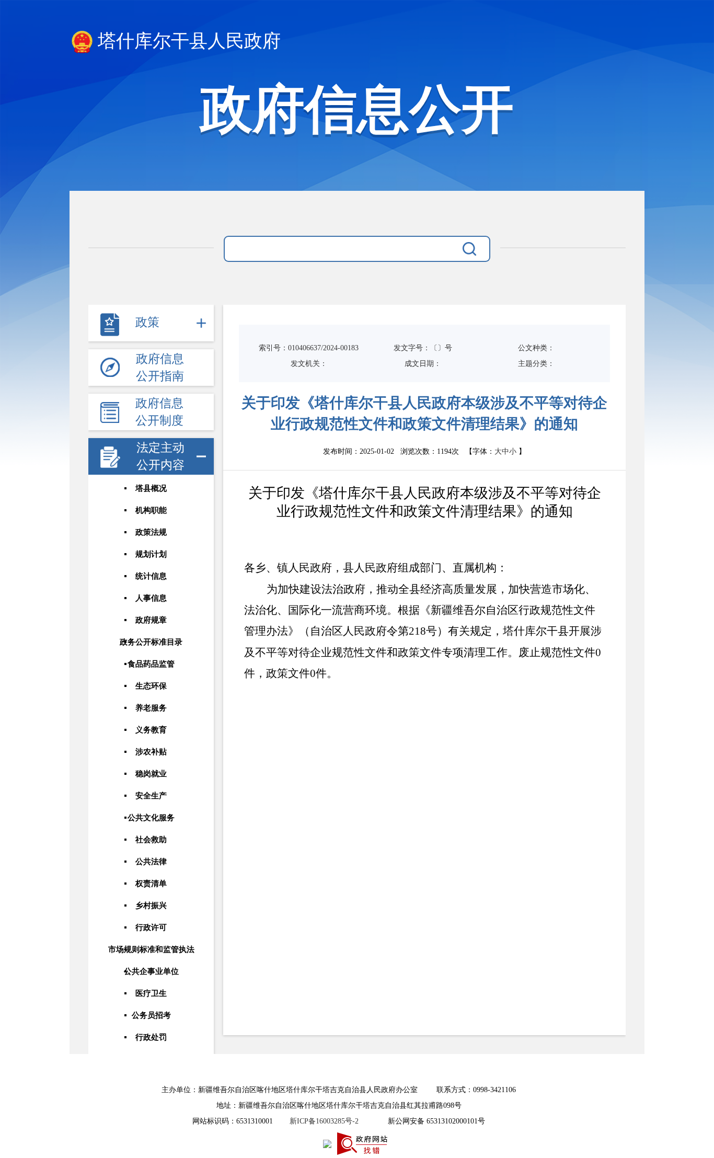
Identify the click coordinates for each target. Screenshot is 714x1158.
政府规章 (151, 620)
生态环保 (151, 686)
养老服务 (151, 708)
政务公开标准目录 (151, 642)
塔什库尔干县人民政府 (189, 41)
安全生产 (151, 796)
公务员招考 (151, 1015)
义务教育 (151, 730)
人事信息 (151, 598)
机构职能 (151, 510)
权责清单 (151, 883)
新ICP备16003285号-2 (324, 1121)
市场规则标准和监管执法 (151, 949)
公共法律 (151, 861)
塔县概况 (151, 488)
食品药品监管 (151, 664)
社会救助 (151, 839)
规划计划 (151, 554)
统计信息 (151, 576)
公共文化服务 (151, 817)
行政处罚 (151, 1037)
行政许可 (151, 927)
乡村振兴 (151, 905)
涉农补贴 (151, 752)
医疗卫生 (151, 993)
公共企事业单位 (151, 971)
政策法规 (151, 532)
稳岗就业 (151, 774)
